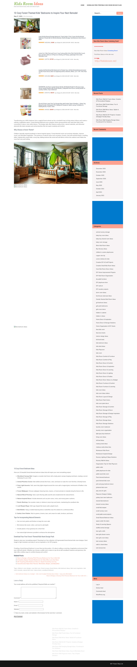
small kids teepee (101, 507)
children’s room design (24, 568)
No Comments (28, 16)
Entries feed (99, 588)
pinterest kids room (101, 487)
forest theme (54, 568)
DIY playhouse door (102, 282)
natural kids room (28, 570)
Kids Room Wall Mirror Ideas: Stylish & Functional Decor (107, 110)
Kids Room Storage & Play (104, 417)
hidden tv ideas (100, 316)
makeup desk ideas (102, 443)
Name (16, 601)
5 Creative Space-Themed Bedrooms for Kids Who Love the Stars (38, 560)
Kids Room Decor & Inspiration (105, 366)
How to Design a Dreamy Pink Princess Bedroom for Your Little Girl (38, 558)
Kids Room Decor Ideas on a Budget (107, 380)
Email (16, 605)
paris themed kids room (103, 480)
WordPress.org (100, 594)
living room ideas (101, 437)
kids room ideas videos (103, 393)
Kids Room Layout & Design (104, 396)
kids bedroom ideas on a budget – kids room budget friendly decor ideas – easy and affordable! (43, 574)
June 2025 (99, 182)
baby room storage (101, 242)
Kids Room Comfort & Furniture (105, 356)
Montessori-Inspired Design (104, 453)
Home (82, 5)
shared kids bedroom (102, 501)
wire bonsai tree (100, 548)
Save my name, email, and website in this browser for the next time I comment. (39, 613)
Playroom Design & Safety (103, 494)
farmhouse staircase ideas (104, 296)
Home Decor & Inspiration (103, 319)
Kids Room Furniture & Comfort (105, 383)
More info (77, 42)
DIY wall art (99, 286)
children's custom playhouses (104, 252)
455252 (47, 109)
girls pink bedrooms (102, 306)
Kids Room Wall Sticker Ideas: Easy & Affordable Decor (68, 651)
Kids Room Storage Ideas (103, 420)
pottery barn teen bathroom (104, 497)
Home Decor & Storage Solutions (106, 322)
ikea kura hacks (100, 333)
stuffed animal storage (102, 527)
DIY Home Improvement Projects (105, 272)
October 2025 (100, 175)
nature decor (37, 570)
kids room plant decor (102, 403)
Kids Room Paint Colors (103, 400)
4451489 (47, 76)
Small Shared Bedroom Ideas (104, 517)
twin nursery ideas (101, 541)
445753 (47, 59)
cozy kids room (36, 568)
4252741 (47, 92)
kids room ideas (100, 390)
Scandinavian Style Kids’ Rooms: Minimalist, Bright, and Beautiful (38, 563)
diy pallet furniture (101, 279)
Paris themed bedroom (103, 477)
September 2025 (101, 178)
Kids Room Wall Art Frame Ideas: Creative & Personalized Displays (108, 100)
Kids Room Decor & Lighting (104, 373)
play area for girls (101, 490)
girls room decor (101, 309)
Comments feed (100, 591)
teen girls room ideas (102, 537)
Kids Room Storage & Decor (104, 410)
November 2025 (101, 172)
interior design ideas (102, 336)
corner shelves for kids (102, 259)
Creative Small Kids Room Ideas (105, 265)
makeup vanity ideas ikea (103, 447)
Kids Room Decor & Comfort (104, 363)
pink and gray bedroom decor (105, 484)
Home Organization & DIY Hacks (105, 326)
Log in (98, 584)
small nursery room (101, 511)
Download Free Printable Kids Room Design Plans (104, 5)
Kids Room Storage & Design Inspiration (108, 413)
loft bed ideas (100, 440)
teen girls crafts (100, 531)
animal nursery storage (103, 232)
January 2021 (100, 195)
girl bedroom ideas (101, 302)
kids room (99, 353)
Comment (17, 598)
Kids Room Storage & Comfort (105, 406)
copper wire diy (100, 255)
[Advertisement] (108, 27)
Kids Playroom (100, 349)
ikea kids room (100, 329)
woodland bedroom (48, 570)
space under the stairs (102, 521)
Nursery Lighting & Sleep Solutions (106, 457)
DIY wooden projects (102, 289)
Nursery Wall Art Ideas (102, 460)
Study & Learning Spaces (103, 524)
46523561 (47, 42)
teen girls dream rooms (103, 534)
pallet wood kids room (102, 474)
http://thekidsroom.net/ (106, 61)
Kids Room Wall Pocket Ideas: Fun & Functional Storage (107, 105)
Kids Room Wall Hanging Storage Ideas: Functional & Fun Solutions (108, 121)
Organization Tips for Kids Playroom (106, 464)
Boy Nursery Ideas (101, 249)
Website (16, 609)
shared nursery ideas (102, 504)
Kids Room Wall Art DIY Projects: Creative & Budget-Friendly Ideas (108, 115)
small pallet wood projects (103, 514)
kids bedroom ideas (64, 568)
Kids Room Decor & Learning (104, 370)
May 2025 (99, 185)
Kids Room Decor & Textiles (104, 376)
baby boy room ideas (102, 235)
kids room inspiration (77, 568)
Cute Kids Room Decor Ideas (104, 269)
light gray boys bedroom (103, 433)
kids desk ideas (100, 346)
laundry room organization (104, 430)
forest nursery (45, 568)
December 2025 (101, 168)
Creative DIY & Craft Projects (104, 262)
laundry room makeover (103, 427)
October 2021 (100, 188)
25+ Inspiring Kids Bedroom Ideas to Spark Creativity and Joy (36, 561)
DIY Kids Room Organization (104, 275)
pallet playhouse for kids (103, 470)
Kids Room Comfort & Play (104, 359)
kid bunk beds (100, 339)
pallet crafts (99, 467)
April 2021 (99, 192)
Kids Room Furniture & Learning (105, 386)
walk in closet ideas (101, 544)
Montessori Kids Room (102, 450)
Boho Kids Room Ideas (103, 245)
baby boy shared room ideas (104, 238)
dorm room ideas (101, 292)
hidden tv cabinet (101, 312)
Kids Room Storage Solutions (104, 423)
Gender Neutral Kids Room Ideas (106, 299)
